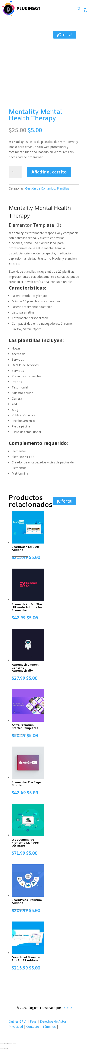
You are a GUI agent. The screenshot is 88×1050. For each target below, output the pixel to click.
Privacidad (16, 1027)
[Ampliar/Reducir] (1, 1043)
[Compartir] (10, 1043)
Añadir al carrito (49, 172)
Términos (49, 1027)
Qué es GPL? (17, 1021)
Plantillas (63, 188)
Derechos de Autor (53, 1021)
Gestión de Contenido (40, 188)
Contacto (32, 1027)
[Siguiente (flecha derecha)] (6, 1048)
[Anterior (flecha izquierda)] (1, 1048)
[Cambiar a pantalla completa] (6, 1043)
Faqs (33, 1021)
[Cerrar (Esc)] (14, 1043)
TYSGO (67, 1008)
